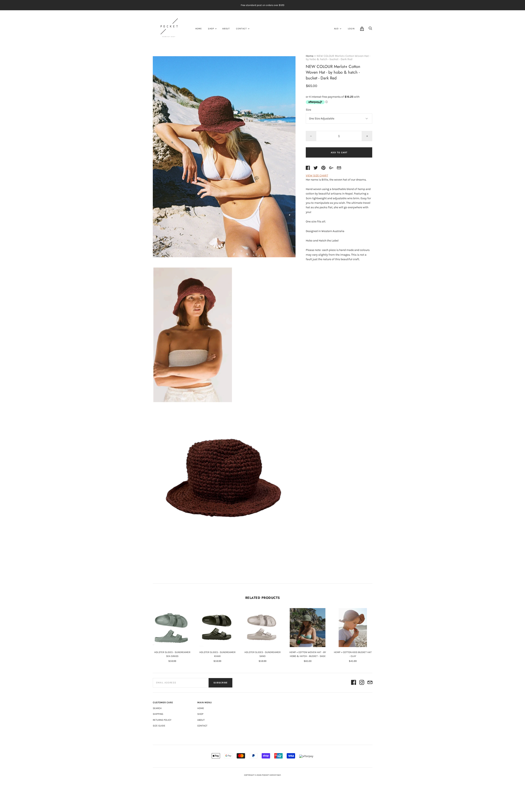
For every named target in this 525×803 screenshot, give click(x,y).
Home (198, 28)
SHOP (211, 28)
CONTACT (241, 28)
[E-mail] (370, 683)
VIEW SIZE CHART (317, 175)
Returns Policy (162, 719)
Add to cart (339, 152)
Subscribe (220, 682)
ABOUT (226, 28)
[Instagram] (361, 683)
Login (351, 28)
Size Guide (159, 725)
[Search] (370, 29)
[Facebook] (353, 683)
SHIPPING (158, 714)
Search (157, 708)
